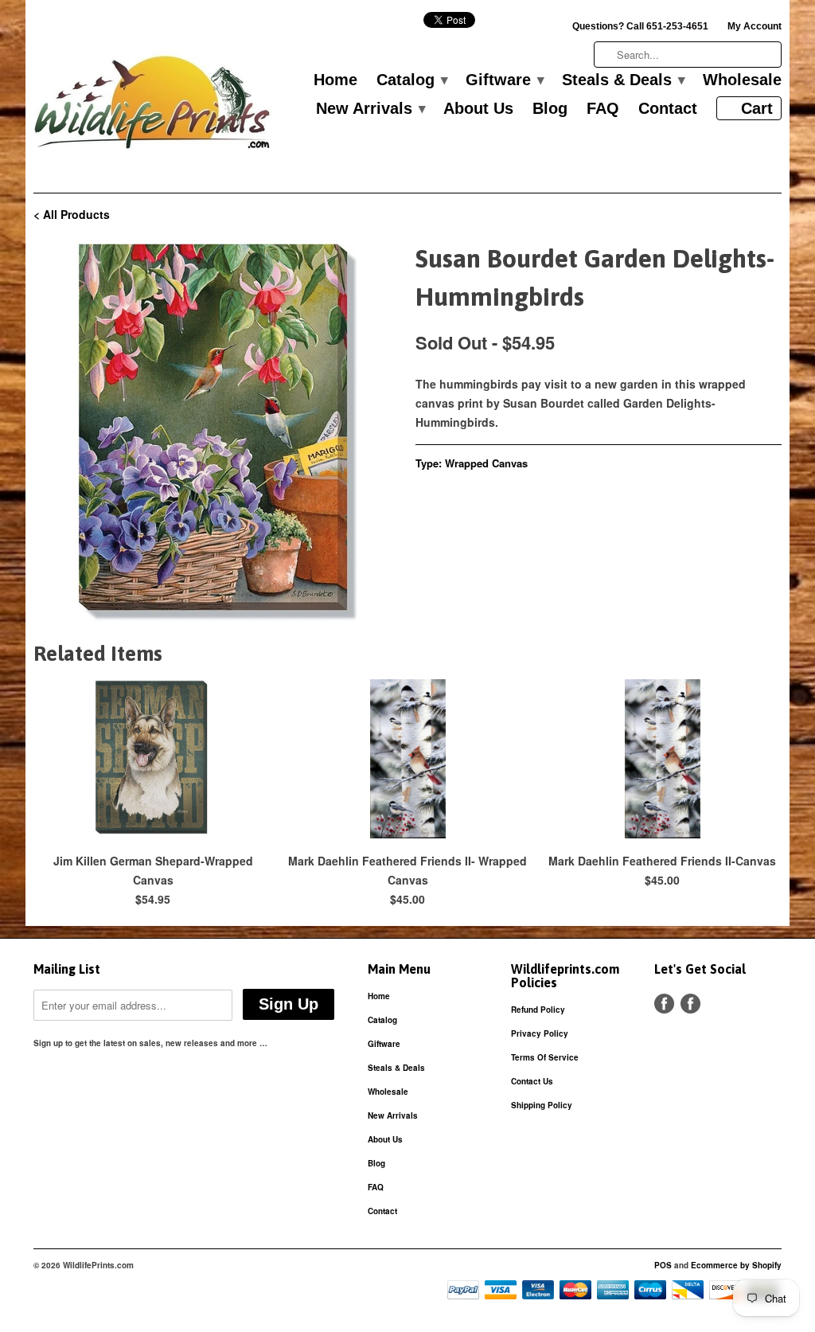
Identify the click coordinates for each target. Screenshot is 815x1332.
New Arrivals (370, 109)
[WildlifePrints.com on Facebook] (690, 1004)
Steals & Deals (623, 80)
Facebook (664, 1004)
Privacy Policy (539, 1033)
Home (335, 80)
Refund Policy (538, 1009)
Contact (667, 109)
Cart (757, 108)
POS (663, 1265)
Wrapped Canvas (486, 463)
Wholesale (742, 80)
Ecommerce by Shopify (736, 1265)
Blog (549, 109)
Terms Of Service (545, 1057)
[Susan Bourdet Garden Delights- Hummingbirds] (216, 431)
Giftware (504, 80)
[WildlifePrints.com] (152, 106)
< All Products (71, 214)
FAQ (603, 109)
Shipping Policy (541, 1105)
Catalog (411, 80)
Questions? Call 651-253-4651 (640, 26)
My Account (754, 26)
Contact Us (532, 1081)
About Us (478, 109)
